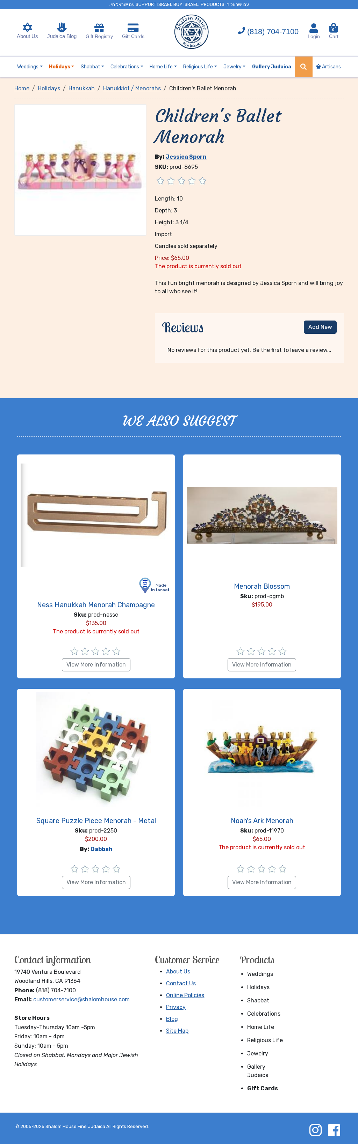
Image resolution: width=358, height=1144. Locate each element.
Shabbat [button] (90, 67)
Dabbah (102, 849)
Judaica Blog (62, 36)
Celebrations (263, 1013)
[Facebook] (334, 1130)
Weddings (260, 974)
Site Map (177, 1031)
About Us (27, 36)
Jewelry (257, 1053)
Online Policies (185, 995)
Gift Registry (99, 36)
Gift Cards (133, 36)
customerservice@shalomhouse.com (81, 999)
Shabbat (258, 1000)
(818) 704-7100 (273, 31)
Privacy (176, 1007)
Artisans (331, 67)
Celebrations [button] (124, 67)
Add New (320, 327)
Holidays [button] (59, 67)
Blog (172, 1019)
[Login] (314, 28)
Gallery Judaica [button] (271, 67)
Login (314, 36)
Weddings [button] (27, 67)
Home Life (260, 1027)
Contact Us (181, 983)
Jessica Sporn (186, 156)
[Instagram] (315, 1130)
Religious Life (265, 1040)
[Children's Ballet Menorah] (80, 169)
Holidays (258, 987)
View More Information (96, 664)
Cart (333, 33)
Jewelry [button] (232, 67)
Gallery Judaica (257, 1070)
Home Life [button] (161, 67)
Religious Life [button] (198, 67)
